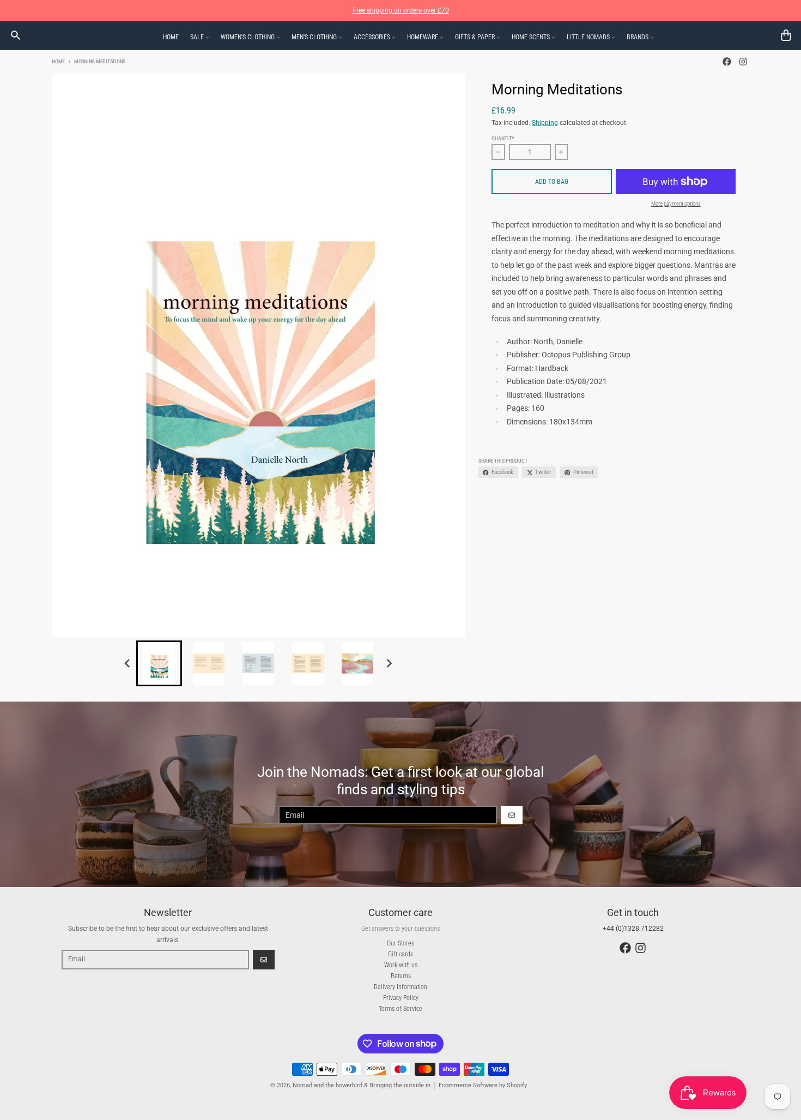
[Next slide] (389, 663)
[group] (159, 663)
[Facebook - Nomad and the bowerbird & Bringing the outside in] (727, 62)
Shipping (545, 123)
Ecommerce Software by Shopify (483, 1085)
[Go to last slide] (128, 663)
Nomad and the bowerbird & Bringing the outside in (361, 1085)
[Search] (15, 35)
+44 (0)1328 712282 (633, 928)
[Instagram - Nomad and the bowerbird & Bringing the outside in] (743, 62)
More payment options (676, 203)
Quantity (502, 138)
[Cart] (786, 35)
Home (58, 61)
